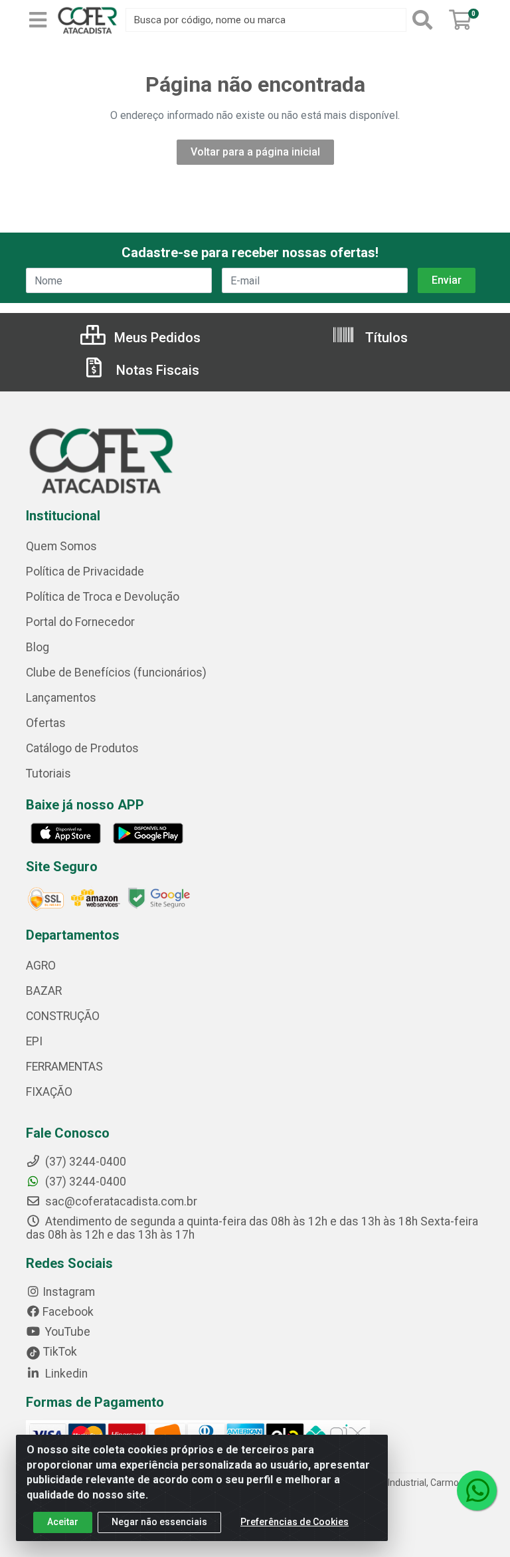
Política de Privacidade (85, 571)
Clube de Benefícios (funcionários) (116, 672)
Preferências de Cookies (294, 1521)
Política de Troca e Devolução (102, 596)
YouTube (66, 1331)
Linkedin (65, 1373)
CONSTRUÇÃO (63, 1016)
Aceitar (62, 1521)
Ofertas (46, 723)
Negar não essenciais (159, 1521)
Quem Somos (61, 546)
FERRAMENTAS (64, 1066)
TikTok (59, 1351)
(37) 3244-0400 (84, 1181)
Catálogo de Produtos (82, 748)
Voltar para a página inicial (255, 152)
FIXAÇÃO (49, 1091)
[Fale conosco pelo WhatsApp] (477, 1490)
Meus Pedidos (156, 338)
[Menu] (38, 20)
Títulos (385, 338)
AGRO (41, 965)
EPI (34, 1041)
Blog (37, 647)
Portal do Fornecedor (80, 622)
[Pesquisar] (425, 20)
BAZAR (44, 990)
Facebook (68, 1311)
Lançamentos (61, 697)
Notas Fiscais (156, 370)
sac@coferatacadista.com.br (119, 1201)
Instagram (68, 1291)
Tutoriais (48, 773)
